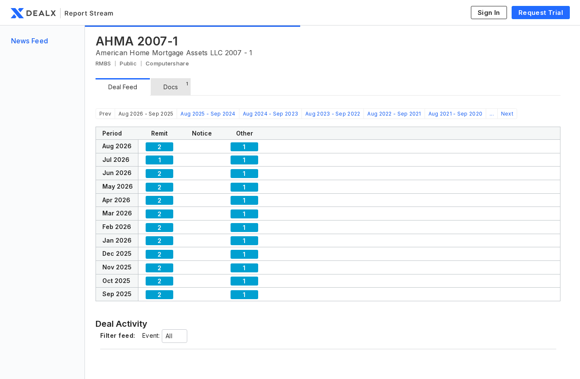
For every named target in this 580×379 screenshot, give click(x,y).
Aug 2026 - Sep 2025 (145, 113)
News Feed (29, 41)
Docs (175, 86)
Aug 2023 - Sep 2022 (332, 113)
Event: (151, 335)
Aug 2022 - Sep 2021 (394, 113)
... (492, 113)
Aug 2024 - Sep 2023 (270, 113)
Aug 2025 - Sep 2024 (207, 113)
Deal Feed (122, 87)
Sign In (489, 12)
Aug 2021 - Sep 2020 (455, 113)
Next (507, 113)
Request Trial (540, 12)
